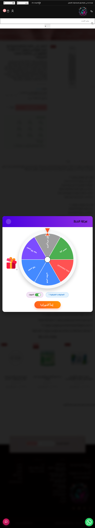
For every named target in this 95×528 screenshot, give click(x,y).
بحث (92, 23)
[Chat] (6, 522)
